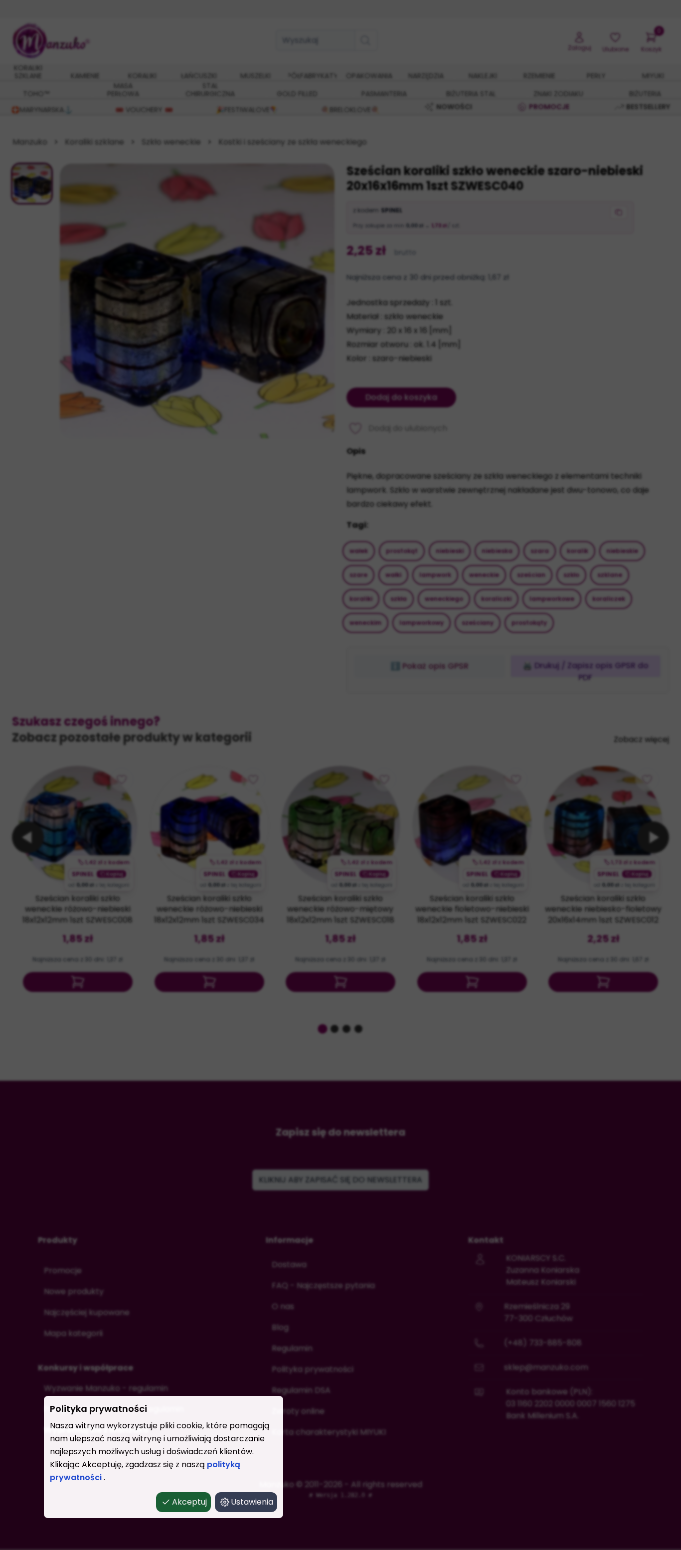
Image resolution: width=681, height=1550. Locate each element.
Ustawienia (252, 1502)
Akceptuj (189, 1502)
